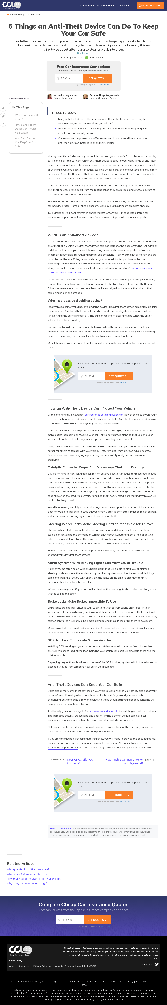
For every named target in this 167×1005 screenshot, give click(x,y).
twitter (157, 964)
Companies (107, 5)
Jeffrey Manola (111, 95)
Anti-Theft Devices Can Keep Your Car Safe (25, 142)
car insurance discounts (103, 711)
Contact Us (24, 966)
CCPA (84, 985)
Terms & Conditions (145, 982)
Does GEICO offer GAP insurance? (80, 761)
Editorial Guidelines (60, 828)
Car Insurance (88, 5)
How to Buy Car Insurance (26, 14)
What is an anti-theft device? (26, 117)
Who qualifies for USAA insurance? (28, 869)
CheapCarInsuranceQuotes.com (50, 982)
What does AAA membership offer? (28, 874)
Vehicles (124, 5)
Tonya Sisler (70, 95)
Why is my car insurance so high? (27, 883)
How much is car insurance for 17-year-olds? (34, 879)
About (12, 966)
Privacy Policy (126, 982)
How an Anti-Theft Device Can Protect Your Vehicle (25, 128)
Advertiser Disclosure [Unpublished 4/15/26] (75, 966)
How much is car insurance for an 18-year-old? (124, 761)
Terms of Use (104, 84)
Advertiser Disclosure (19, 98)
